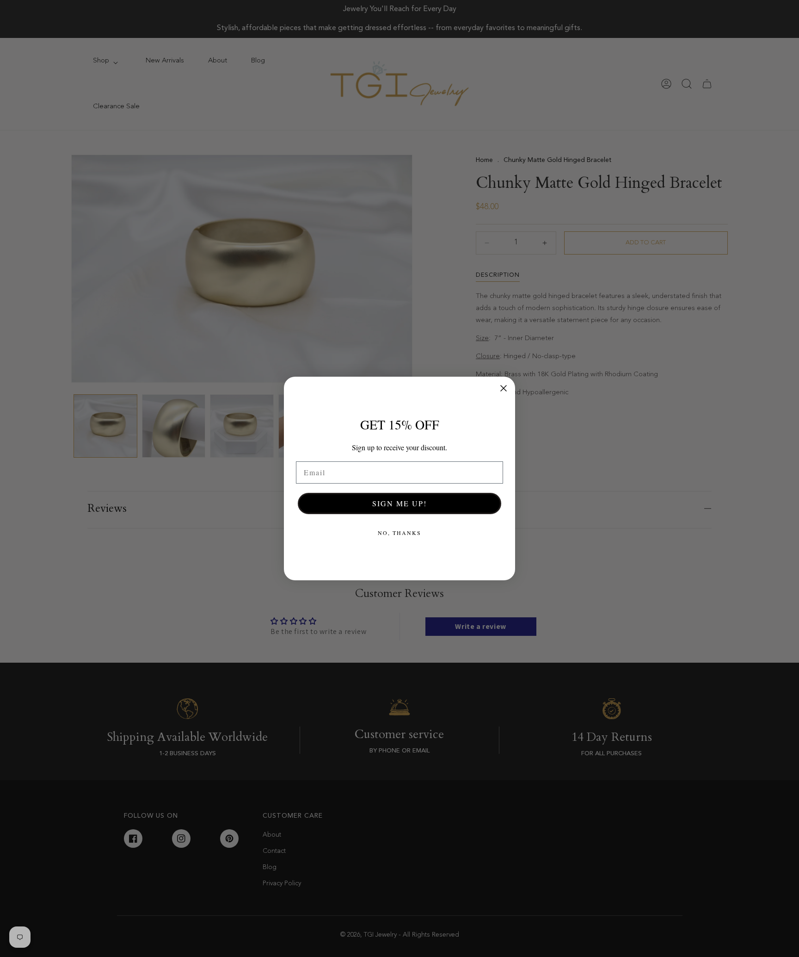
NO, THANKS (399, 532)
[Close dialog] (503, 388)
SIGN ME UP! (399, 503)
